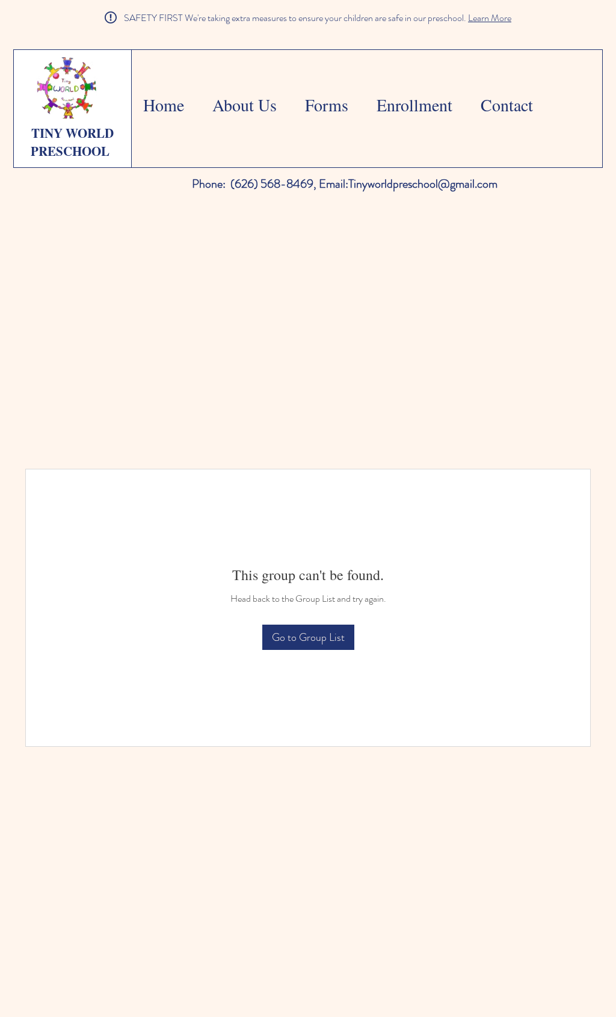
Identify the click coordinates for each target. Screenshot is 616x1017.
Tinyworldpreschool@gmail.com (422, 184)
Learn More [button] (489, 18)
